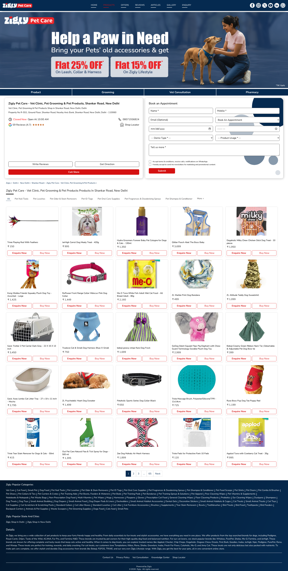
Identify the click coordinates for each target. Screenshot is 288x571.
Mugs (109, 497)
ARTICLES (155, 5)
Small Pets (123, 508)
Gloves (141, 497)
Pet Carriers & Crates (48, 493)
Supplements (167, 505)
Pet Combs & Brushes (268, 490)
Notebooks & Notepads (17, 497)
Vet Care (10, 490)
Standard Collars (64, 505)
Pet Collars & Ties (27, 493)
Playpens (130, 497)
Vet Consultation (140, 557)
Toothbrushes (213, 505)
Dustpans (258, 497)
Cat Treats (238, 501)
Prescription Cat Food (156, 497)
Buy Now (45, 253)
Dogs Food (98, 508)
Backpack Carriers (15, 508)
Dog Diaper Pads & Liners (101, 501)
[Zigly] (17, 5)
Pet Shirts (239, 490)
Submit (162, 170)
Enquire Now (19, 253)
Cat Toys (271, 501)
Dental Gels (171, 501)
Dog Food (44, 490)
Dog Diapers (60, 501)
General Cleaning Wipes (181, 497)
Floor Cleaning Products (207, 497)
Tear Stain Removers (186, 505)
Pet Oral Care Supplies (135, 490)
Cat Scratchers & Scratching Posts (37, 505)
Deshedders (122, 501)
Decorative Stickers (188, 501)
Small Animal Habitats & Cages (215, 501)
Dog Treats (11, 501)
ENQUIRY (186, 5)
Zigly (15, 521)
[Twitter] (264, 5)
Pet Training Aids (69, 493)
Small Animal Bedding (41, 501)
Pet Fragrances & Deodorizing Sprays (166, 490)
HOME (94, 5)
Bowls (202, 505)
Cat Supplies (12, 505)
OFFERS (125, 5)
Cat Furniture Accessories (136, 505)
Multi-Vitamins (85, 497)
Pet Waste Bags (39, 497)
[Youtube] (270, 5)
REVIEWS (140, 5)
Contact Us (108, 557)
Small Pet (32, 490)
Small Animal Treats (255, 501)
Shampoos (271, 497)
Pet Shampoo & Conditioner (200, 490)
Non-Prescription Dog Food (62, 497)
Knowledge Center (161, 557)
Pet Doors (251, 490)
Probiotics (225, 497)
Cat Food (21, 490)
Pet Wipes (99, 497)
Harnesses (119, 497)
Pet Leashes (73, 490)
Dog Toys (23, 501)
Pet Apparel (197, 493)
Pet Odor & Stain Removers (94, 490)
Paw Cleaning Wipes (215, 493)
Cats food (111, 508)
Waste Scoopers (59, 508)
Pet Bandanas (149, 493)
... (144, 473)
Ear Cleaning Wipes (242, 497)
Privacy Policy (122, 557)
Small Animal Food (78, 501)
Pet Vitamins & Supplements (241, 493)
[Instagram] (258, 5)
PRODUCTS (109, 5)
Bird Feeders (266, 505)
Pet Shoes (11, 493)
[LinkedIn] (276, 5)
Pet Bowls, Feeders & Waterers (94, 493)
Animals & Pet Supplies (37, 508)
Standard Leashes (101, 505)
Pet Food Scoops (224, 490)
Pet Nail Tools (58, 490)
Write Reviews (40, 164)
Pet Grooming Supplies (80, 508)
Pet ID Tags (116, 490)
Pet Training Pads (131, 493)
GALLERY (171, 5)
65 (150, 473)
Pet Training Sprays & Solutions (174, 493)
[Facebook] (252, 5)
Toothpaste (252, 505)
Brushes (155, 505)
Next (157, 473)
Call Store (73, 172)
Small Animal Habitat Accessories (146, 501)
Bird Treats (228, 505)
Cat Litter (117, 505)
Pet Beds (116, 493)
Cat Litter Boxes (82, 505)
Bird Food (240, 505)
